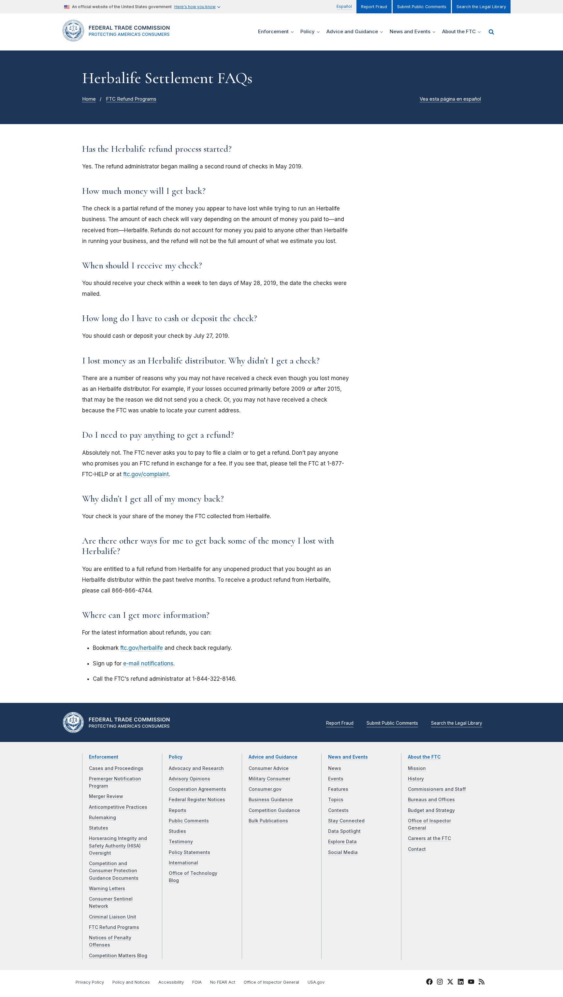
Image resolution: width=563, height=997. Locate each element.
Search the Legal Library (481, 6)
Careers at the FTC (429, 838)
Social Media (343, 852)
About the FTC (424, 757)
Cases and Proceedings (116, 768)
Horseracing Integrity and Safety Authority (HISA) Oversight (118, 846)
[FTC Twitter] (450, 982)
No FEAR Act (222, 982)
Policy (175, 757)
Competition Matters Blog (118, 955)
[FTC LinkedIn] (460, 983)
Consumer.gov (265, 789)
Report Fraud (374, 6)
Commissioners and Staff (437, 789)
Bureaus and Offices (431, 799)
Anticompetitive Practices (118, 807)
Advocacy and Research (196, 768)
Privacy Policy (90, 982)
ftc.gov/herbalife (141, 648)
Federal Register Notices (197, 799)
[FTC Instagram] (440, 983)
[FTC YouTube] (471, 983)
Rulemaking (102, 817)
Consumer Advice (269, 768)
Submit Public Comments (421, 6)
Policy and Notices (131, 982)
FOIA (197, 982)
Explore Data (342, 841)
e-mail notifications (148, 663)
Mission (417, 768)
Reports (177, 810)
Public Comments (189, 820)
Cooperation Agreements (197, 789)
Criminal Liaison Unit (112, 916)
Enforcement (103, 757)
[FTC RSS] (481, 983)
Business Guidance (271, 799)
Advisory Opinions (189, 778)
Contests (338, 810)
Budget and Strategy (431, 810)
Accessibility (171, 982)
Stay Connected (346, 820)
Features (338, 789)
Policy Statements (189, 852)
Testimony (181, 841)
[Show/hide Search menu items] (491, 32)
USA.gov (316, 982)
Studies (177, 831)
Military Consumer (269, 778)
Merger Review (106, 796)
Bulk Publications (268, 820)
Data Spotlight (344, 831)
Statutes (98, 828)
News (334, 768)
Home (89, 99)
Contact (417, 849)
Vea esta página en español (450, 99)
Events (335, 778)
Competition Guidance (274, 810)
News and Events (348, 757)
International (183, 862)
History (416, 778)
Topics (335, 799)
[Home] (119, 37)
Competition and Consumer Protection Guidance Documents (113, 871)
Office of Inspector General (271, 982)
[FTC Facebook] (429, 983)
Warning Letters (107, 888)
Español (344, 6)
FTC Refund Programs (131, 99)
